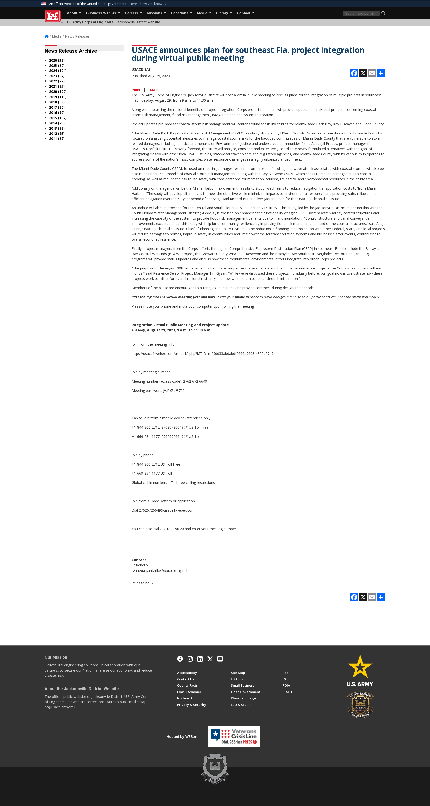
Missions (155, 13)
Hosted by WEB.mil (183, 736)
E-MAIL (152, 89)
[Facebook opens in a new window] (180, 658)
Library (222, 13)
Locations (180, 13)
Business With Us (101, 13)
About (72, 13)
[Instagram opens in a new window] (190, 658)
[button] (148, 3)
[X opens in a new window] (210, 658)
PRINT (137, 89)
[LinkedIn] (200, 658)
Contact (244, 13)
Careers (132, 13)
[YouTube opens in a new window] (220, 658)
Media (202, 13)
